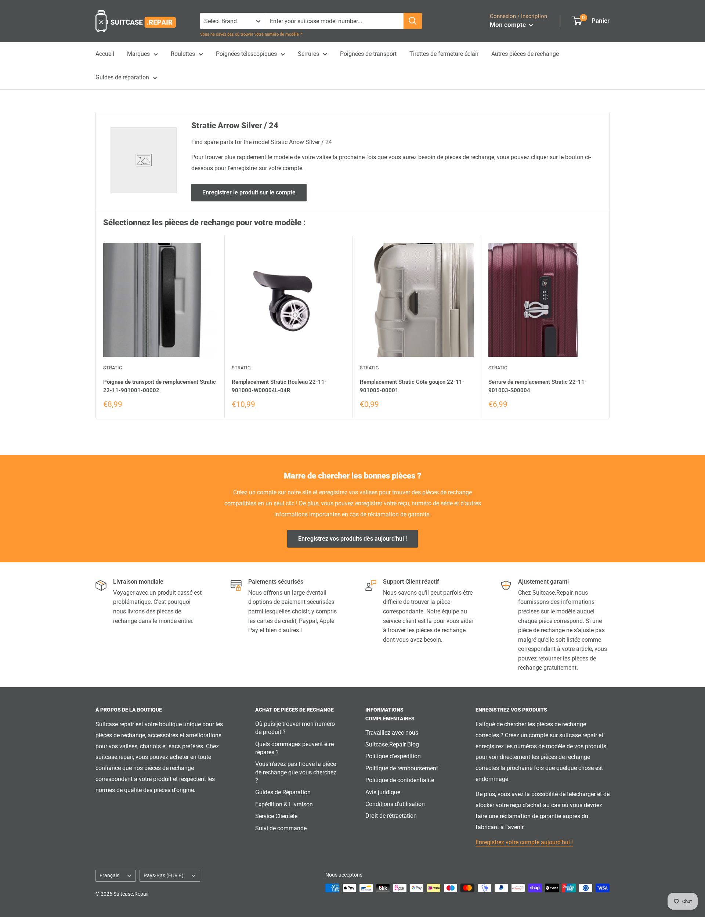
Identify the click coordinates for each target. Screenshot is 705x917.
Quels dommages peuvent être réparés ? (294, 748)
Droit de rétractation (391, 815)
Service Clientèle (276, 816)
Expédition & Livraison (284, 804)
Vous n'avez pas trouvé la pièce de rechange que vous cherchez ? (295, 772)
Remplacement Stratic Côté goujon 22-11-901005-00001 (412, 386)
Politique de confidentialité (399, 780)
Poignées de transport (368, 53)
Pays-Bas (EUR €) (164, 875)
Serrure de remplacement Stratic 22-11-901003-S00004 (537, 386)
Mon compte (508, 24)
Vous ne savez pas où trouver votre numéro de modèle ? (251, 34)
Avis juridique (382, 792)
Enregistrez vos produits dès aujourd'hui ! (352, 538)
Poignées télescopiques (246, 53)
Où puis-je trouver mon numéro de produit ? (295, 727)
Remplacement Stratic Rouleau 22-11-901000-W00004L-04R (279, 386)
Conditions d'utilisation (395, 803)
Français (109, 875)
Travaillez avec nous (391, 732)
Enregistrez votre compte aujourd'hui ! (524, 842)
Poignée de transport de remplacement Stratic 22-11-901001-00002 (159, 386)
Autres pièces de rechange (525, 53)
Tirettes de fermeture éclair (443, 53)
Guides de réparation (122, 77)
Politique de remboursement (401, 768)
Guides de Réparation (283, 792)
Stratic (112, 367)
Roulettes (183, 53)
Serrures (308, 53)
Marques (138, 53)
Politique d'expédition (393, 756)
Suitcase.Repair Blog (392, 744)
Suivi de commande (281, 828)
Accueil (104, 53)
